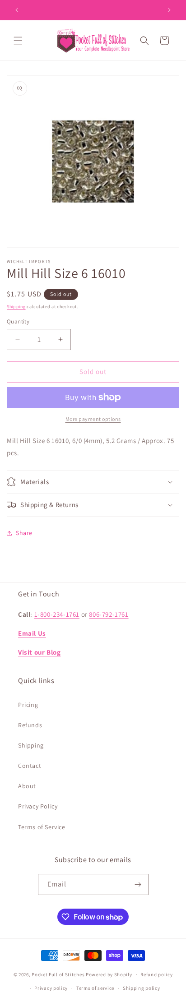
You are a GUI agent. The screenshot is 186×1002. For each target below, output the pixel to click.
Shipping (16, 306)
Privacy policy (51, 988)
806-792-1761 (108, 614)
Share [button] (24, 533)
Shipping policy (141, 988)
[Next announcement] (169, 10)
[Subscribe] (138, 884)
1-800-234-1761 (56, 614)
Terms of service (95, 988)
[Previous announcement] (17, 10)
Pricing (28, 705)
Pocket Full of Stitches (58, 974)
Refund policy (156, 974)
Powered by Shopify (109, 974)
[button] (18, 41)
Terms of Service (41, 827)
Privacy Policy (37, 806)
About (27, 786)
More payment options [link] (93, 419)
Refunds (30, 725)
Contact (29, 766)
